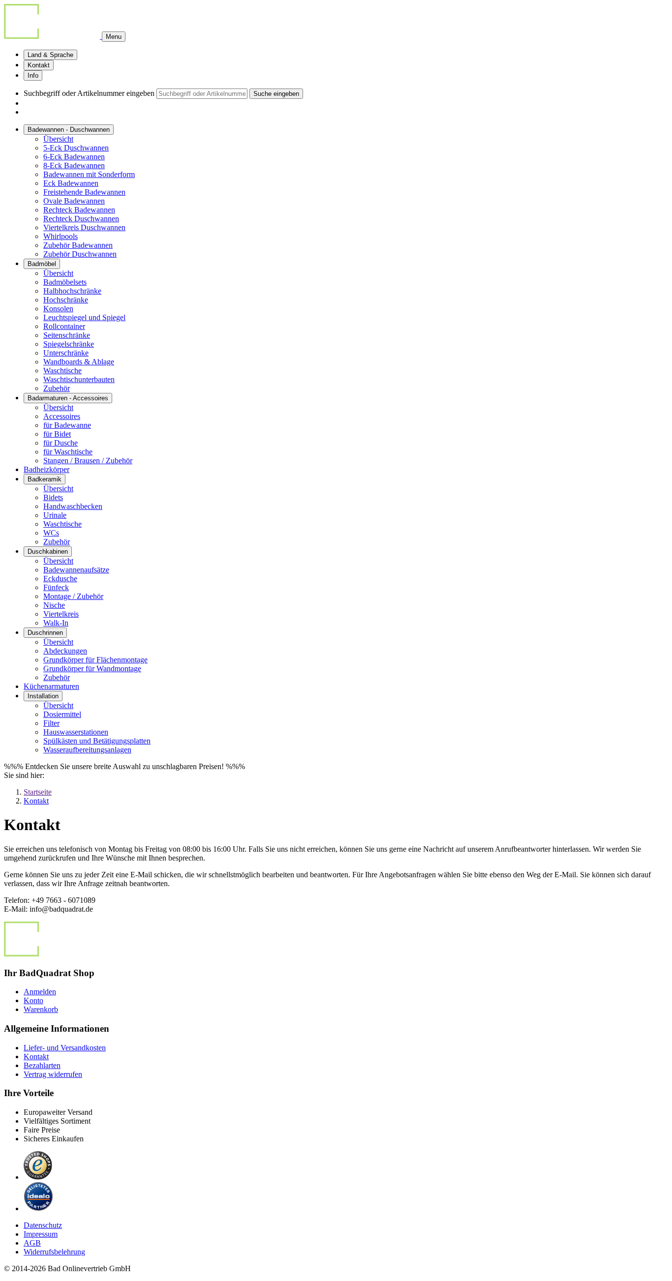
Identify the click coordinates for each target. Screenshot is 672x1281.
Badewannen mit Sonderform (89, 174)
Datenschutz (43, 1225)
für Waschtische (67, 451)
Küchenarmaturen (51, 686)
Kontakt (39, 65)
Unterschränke (66, 353)
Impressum (41, 1234)
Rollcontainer (64, 326)
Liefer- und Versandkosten (65, 1047)
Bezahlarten (42, 1065)
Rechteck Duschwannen (81, 218)
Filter (51, 723)
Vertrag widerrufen (53, 1074)
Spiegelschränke (68, 344)
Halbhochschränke (72, 291)
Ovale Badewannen (74, 201)
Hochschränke (65, 300)
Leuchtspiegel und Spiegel (84, 317)
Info (33, 75)
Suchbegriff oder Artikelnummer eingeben (89, 93)
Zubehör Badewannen (78, 245)
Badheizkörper (46, 469)
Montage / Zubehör (73, 596)
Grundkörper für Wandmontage (92, 668)
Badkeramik (44, 479)
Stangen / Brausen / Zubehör (87, 460)
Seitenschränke (66, 335)
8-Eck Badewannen (74, 165)
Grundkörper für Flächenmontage (95, 659)
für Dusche (60, 443)
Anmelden (40, 991)
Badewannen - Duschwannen (69, 129)
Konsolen (58, 308)
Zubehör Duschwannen (80, 254)
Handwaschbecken (72, 506)
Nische (54, 605)
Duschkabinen (48, 551)
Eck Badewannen (70, 183)
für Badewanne (67, 425)
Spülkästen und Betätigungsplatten (97, 741)
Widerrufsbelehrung (54, 1252)
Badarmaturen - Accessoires (68, 398)
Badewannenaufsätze (76, 570)
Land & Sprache (50, 55)
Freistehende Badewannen (84, 192)
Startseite (38, 792)
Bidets (53, 497)
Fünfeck (56, 587)
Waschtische (62, 370)
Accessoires (61, 416)
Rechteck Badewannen (79, 210)
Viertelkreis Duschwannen (84, 227)
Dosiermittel (62, 714)
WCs (51, 533)
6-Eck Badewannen (74, 156)
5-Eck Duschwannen (76, 148)
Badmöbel (42, 264)
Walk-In (55, 623)
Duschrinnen (45, 632)
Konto (33, 1000)
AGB (32, 1243)
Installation (43, 696)
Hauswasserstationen (75, 732)
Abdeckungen (65, 651)
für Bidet (57, 434)
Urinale (54, 515)
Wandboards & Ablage (78, 361)
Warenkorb (41, 1009)
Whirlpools (60, 236)
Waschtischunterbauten (79, 379)
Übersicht (58, 139)
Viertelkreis (61, 614)
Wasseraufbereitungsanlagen (87, 749)
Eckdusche (60, 578)
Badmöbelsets (65, 282)
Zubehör (56, 388)
